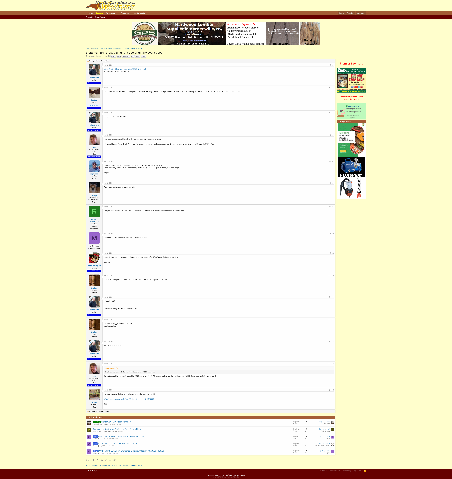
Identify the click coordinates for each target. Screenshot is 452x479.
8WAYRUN (237, 477)
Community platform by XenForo (226, 475)
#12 (333, 320)
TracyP (94, 195)
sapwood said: (110, 368)
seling (143, 56)
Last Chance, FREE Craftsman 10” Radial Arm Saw (121, 436)
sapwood (94, 174)
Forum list (89, 17)
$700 (119, 56)
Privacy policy (346, 471)
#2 (333, 88)
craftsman (126, 56)
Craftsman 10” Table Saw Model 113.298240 (118, 443)
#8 (333, 233)
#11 (333, 297)
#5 (333, 161)
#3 (333, 113)
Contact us (323, 471)
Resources (125, 13)
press (137, 56)
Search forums (100, 17)
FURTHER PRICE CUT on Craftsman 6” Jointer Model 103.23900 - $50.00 (131, 450)
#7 (333, 207)
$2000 (113, 56)
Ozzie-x (94, 288)
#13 (333, 341)
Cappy (95, 439)
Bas (94, 147)
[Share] (330, 65)
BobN (94, 402)
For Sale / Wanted (115, 424)
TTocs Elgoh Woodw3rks (322, 446)
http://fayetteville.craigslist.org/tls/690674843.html (125, 69)
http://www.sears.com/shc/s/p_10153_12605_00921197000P (129, 399)
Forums (99, 13)
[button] (117, 13)
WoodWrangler (94, 265)
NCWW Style (92, 471)
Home (90, 13)
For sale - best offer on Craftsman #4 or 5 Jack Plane (117, 429)
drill (132, 56)
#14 (333, 364)
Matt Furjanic (97, 431)
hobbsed (96, 424)
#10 (333, 275)
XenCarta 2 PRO (217, 477)
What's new (111, 13)
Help (354, 471)
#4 (333, 135)
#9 (333, 253)
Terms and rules (334, 471)
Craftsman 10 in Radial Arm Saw (116, 421)
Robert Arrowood (94, 220)
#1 (333, 65)
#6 (333, 183)
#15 (333, 390)
